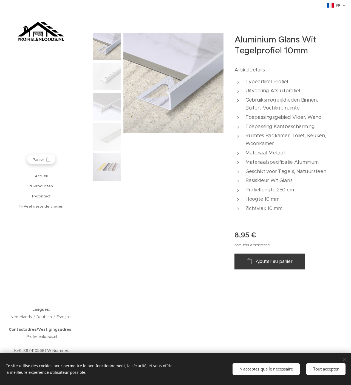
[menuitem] (41, 176)
